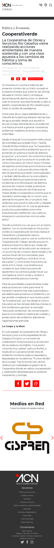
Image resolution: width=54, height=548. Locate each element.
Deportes (27, 509)
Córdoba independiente (27, 512)
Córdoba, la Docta (27, 502)
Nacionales (27, 515)
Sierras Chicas (35, 79)
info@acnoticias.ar (27, 538)
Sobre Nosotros (27, 522)
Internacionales (27, 519)
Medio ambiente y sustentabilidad (27, 505)
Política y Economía (27, 492)
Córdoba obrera (27, 495)
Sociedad (27, 499)
